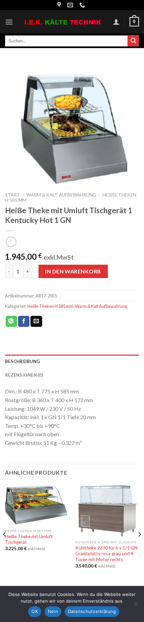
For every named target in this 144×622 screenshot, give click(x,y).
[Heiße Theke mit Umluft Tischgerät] (37, 504)
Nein (53, 611)
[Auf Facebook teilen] (23, 321)
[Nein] (135, 606)
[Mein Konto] (116, 21)
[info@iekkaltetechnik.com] (71, 5)
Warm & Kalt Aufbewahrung (61, 195)
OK (34, 611)
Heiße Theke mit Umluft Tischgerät (29, 539)
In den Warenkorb (73, 271)
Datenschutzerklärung (92, 611)
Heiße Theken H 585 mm (50, 306)
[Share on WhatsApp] (11, 321)
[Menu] (9, 22)
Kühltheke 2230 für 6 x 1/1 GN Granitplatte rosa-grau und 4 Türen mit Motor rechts (106, 553)
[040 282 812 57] (83, 5)
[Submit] (133, 40)
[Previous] (4, 548)
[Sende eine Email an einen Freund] (36, 321)
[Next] (139, 548)
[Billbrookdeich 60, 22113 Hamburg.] (60, 5)
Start (12, 195)
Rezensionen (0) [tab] (24, 375)
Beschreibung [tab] (22, 361)
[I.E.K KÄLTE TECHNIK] (63, 21)
